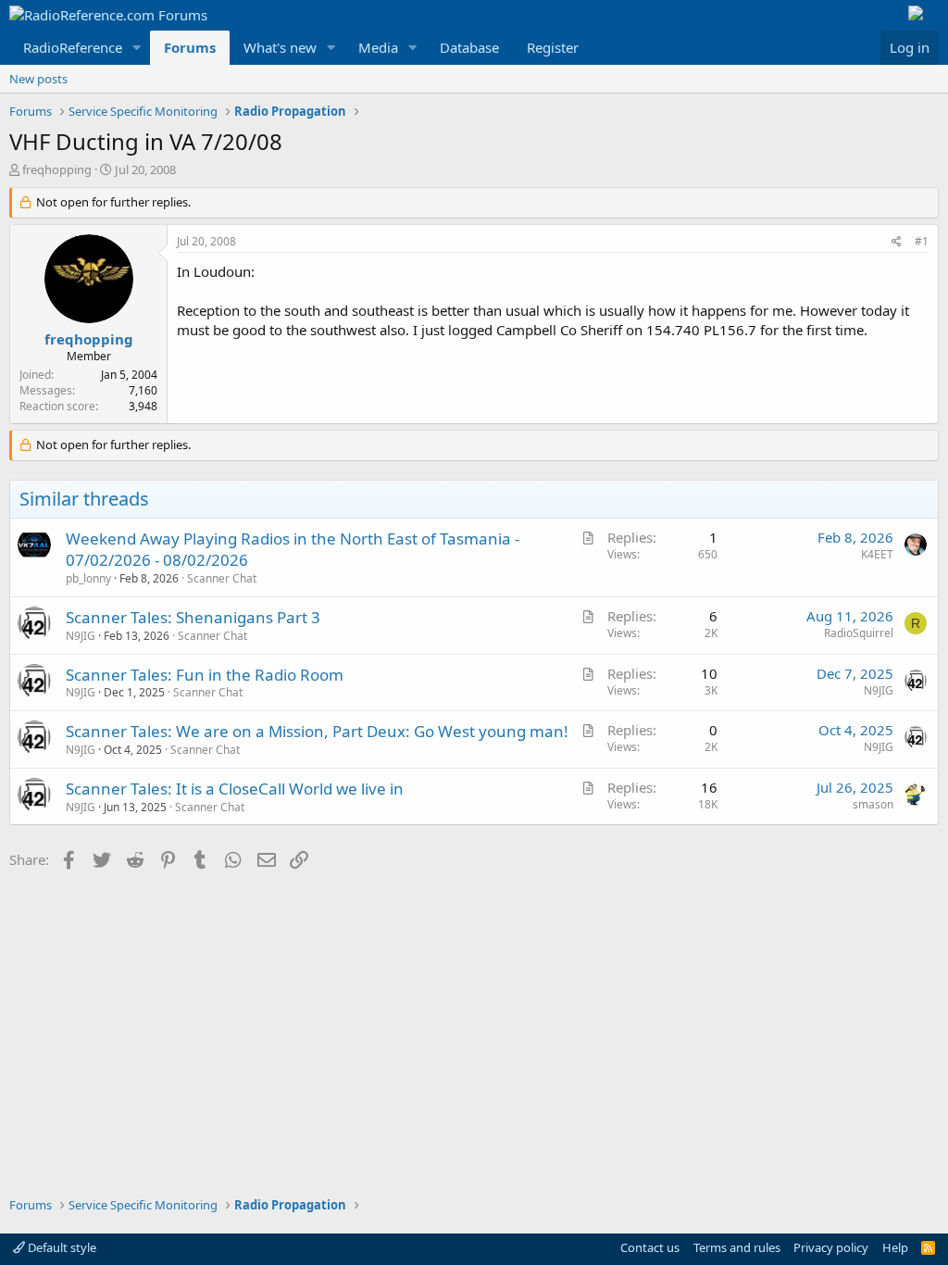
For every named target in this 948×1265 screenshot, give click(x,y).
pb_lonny (88, 578)
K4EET (877, 554)
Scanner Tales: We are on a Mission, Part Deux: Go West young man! (317, 731)
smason (873, 804)
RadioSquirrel (858, 633)
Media (378, 47)
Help (895, 1247)
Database (469, 47)
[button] (137, 48)
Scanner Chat (221, 578)
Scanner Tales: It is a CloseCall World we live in (235, 788)
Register (553, 47)
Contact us (650, 1247)
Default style (60, 1247)
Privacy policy (830, 1247)
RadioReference (72, 47)
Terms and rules (736, 1247)
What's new (280, 47)
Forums (190, 47)
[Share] (896, 242)
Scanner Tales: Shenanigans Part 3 (193, 617)
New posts (38, 78)
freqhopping (57, 169)
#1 (922, 241)
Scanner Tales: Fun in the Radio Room (204, 674)
